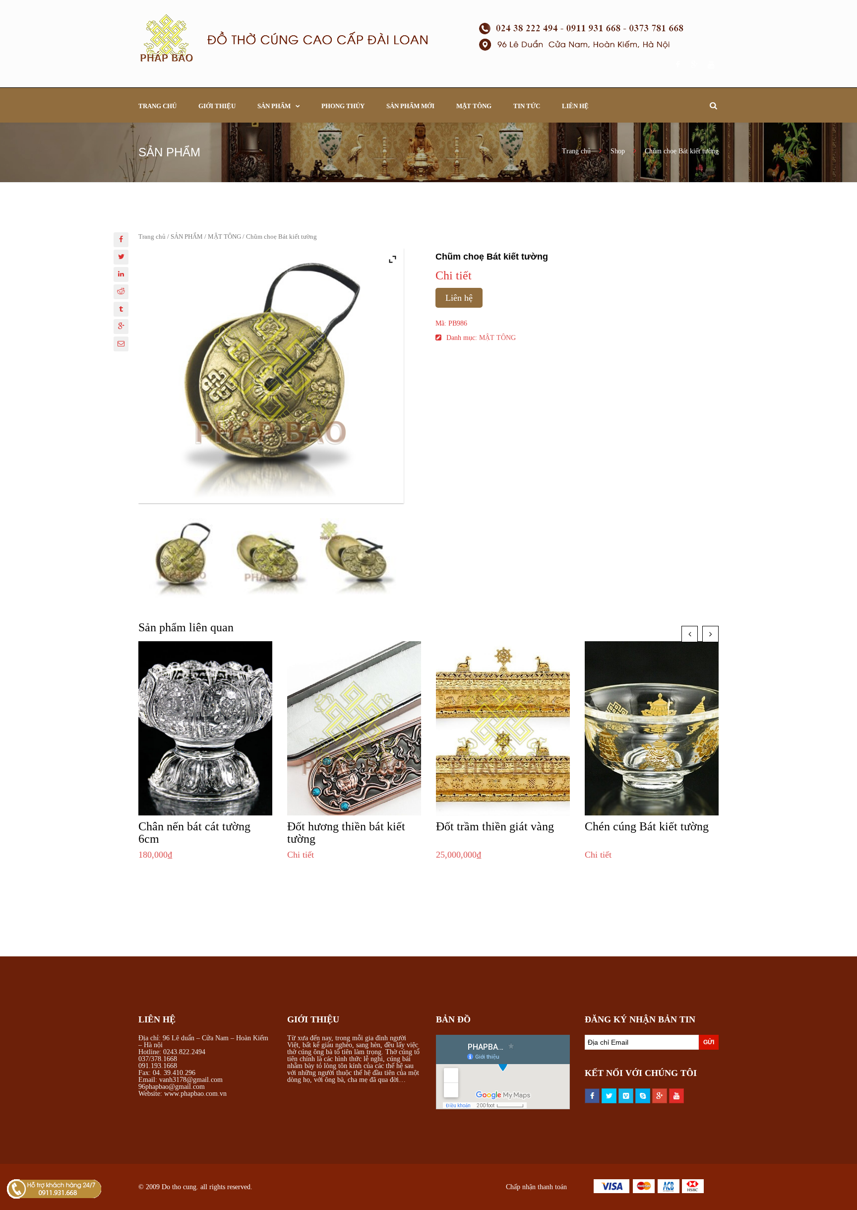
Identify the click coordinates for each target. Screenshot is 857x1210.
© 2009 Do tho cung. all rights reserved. (195, 1187)
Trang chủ (577, 151)
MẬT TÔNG (473, 106)
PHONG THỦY (343, 106)
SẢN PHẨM (274, 106)
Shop (618, 151)
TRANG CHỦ (157, 106)
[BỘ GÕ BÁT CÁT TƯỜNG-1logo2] (183, 558)
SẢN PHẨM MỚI (410, 106)
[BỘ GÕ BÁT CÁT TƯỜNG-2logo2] (271, 558)
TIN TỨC (526, 106)
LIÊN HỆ (575, 106)
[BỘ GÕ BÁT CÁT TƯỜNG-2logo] (360, 558)
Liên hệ (459, 298)
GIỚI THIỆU (217, 106)
